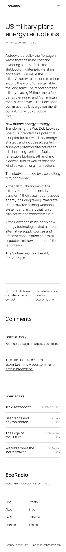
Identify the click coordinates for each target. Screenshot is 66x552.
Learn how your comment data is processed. (30, 366)
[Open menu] (58, 6)
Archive (32, 42)
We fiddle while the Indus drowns (20, 450)
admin (21, 42)
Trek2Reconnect (18, 407)
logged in (27, 344)
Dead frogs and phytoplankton (17, 420)
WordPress (54, 545)
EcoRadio (13, 6)
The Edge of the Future (15, 435)
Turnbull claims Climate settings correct (18, 295)
